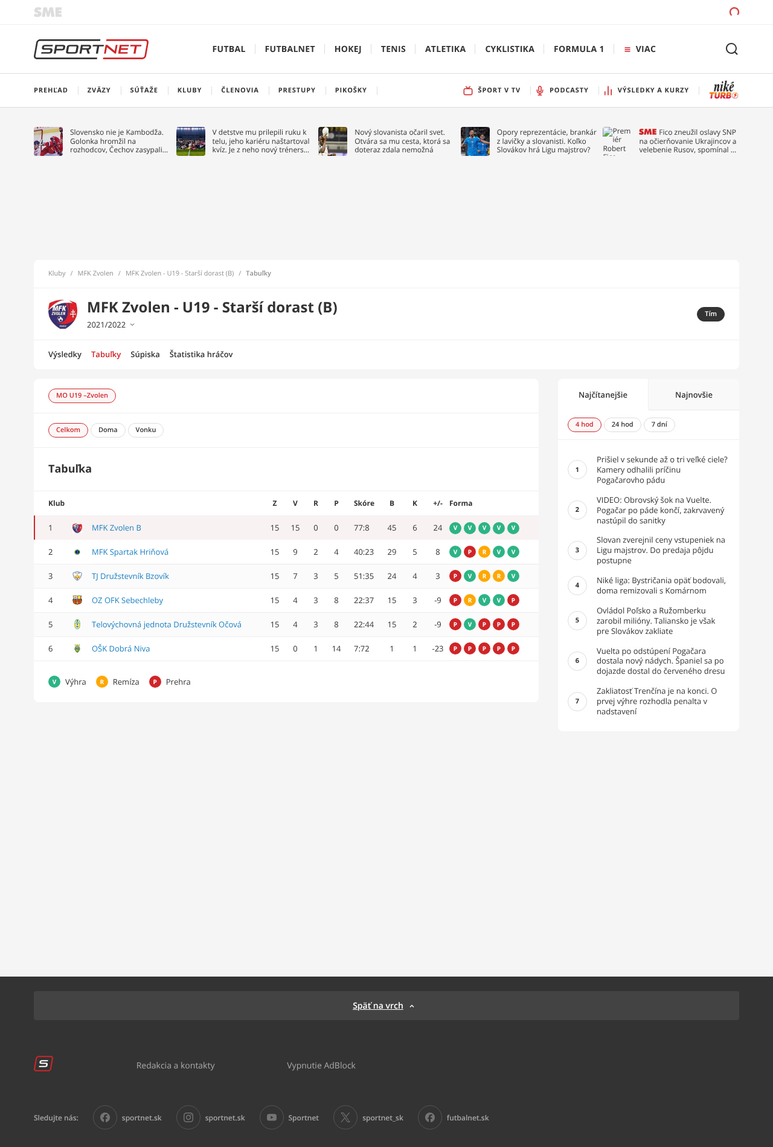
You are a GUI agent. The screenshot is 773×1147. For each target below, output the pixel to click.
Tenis (393, 49)
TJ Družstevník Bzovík (130, 575)
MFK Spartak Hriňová (130, 551)
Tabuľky (106, 354)
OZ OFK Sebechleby (127, 600)
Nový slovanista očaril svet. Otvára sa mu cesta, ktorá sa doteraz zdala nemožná (402, 141)
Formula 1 (579, 49)
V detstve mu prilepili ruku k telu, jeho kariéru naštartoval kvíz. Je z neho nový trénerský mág (262, 141)
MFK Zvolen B (116, 527)
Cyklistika (509, 49)
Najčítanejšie (603, 394)
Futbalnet (290, 49)
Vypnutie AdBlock (321, 1065)
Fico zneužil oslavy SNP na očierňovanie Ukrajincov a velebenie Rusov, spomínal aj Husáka (687, 141)
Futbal (229, 49)
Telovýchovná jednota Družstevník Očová (167, 624)
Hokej (348, 49)
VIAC (646, 49)
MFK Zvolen (96, 274)
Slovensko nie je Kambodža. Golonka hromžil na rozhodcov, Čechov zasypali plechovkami (117, 141)
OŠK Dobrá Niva (121, 648)
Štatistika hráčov (201, 354)
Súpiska (144, 354)
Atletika (445, 49)
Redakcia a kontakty (175, 1065)
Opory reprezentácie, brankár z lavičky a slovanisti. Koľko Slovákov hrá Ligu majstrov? (547, 141)
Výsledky (65, 354)
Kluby (57, 274)
